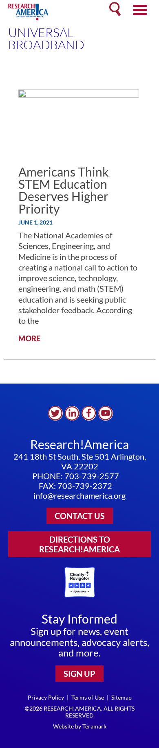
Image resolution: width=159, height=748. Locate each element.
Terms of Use (87, 697)
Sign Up (79, 673)
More (29, 338)
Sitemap (121, 697)
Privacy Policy (46, 697)
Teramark (94, 726)
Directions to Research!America (79, 544)
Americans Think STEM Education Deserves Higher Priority (63, 190)
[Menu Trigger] (140, 9)
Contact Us (80, 516)
